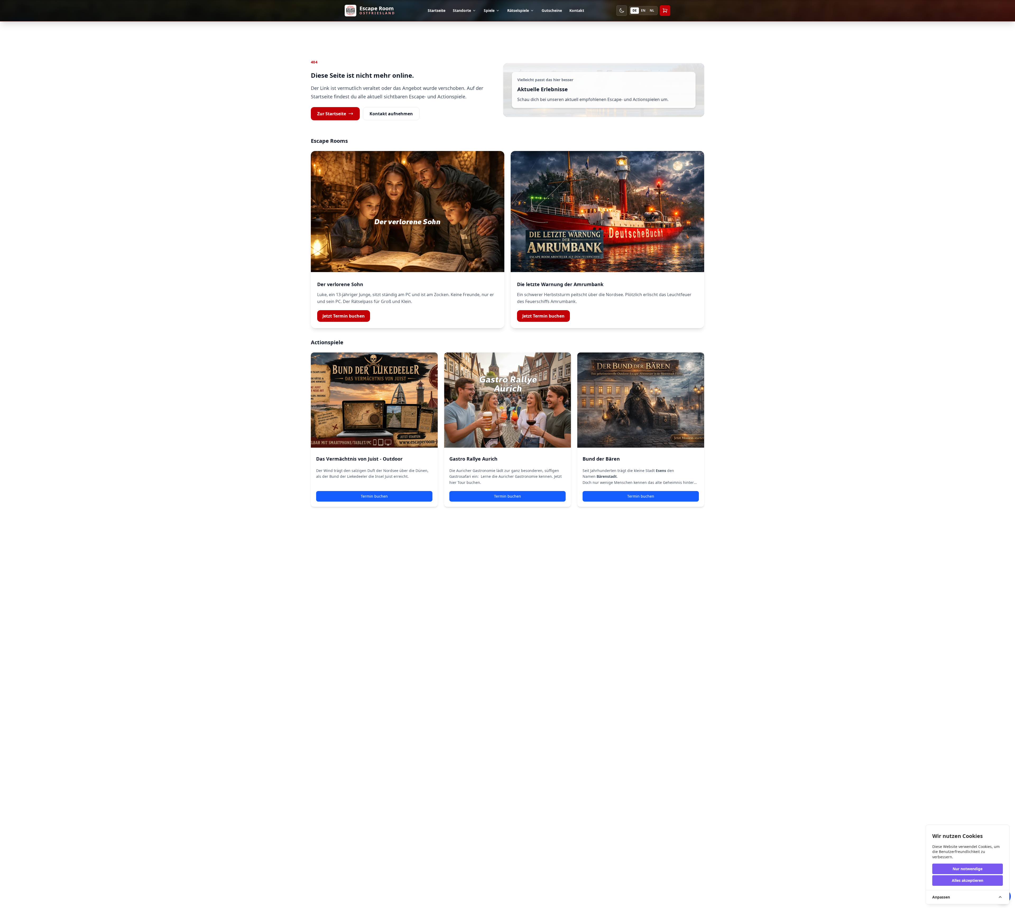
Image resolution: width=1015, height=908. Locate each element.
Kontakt (576, 10)
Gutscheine (552, 10)
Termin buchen (374, 496)
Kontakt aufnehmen (391, 114)
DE (635, 10)
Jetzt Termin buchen (343, 316)
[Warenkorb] (665, 10)
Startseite (436, 10)
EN (643, 10)
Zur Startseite (331, 114)
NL (652, 10)
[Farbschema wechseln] (621, 10)
